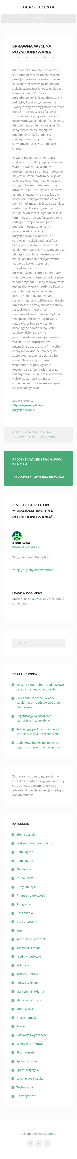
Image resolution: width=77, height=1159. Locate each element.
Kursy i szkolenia (27, 983)
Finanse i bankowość (30, 895)
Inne (19, 930)
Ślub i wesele (25, 1052)
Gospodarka (24, 913)
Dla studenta (39, 7)
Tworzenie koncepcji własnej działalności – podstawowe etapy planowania (38, 702)
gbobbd (51, 1134)
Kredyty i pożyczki (28, 956)
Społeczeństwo (26, 1061)
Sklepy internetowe (29, 1044)
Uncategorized (26, 1096)
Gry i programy (26, 921)
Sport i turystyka (27, 1070)
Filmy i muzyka (26, 887)
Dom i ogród (24, 852)
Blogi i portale (26, 834)
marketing (29, 436)
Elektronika (24, 869)
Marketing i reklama (38, 432)
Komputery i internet (30, 939)
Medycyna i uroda (28, 1000)
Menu (38, 20)
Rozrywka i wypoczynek (32, 1035)
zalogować (35, 599)
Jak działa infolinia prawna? (39, 477)
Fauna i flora (24, 878)
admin (33, 57)
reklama (55, 436)
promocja (43, 436)
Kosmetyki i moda (28, 948)
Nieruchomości (26, 1018)
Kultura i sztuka (27, 974)
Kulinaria (22, 965)
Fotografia (23, 904)
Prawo (20, 1026)
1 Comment (50, 57)
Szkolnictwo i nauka (29, 1078)
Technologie (24, 1087)
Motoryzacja (24, 1009)
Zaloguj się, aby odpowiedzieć (32, 570)
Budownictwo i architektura (35, 843)
